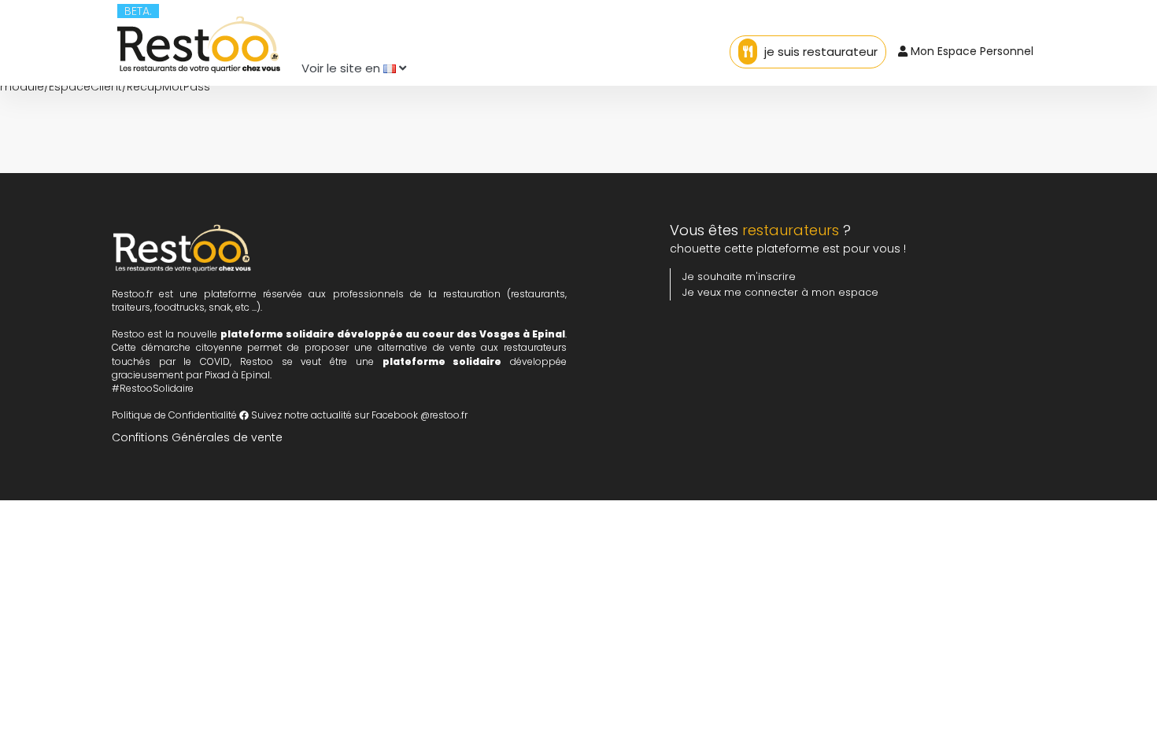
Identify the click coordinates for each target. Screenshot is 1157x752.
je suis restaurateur (819, 51)
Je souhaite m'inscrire (739, 276)
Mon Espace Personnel (970, 51)
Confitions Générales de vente (197, 437)
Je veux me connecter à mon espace (780, 292)
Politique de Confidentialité (174, 415)
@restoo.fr (444, 415)
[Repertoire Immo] (198, 42)
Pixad (217, 375)
